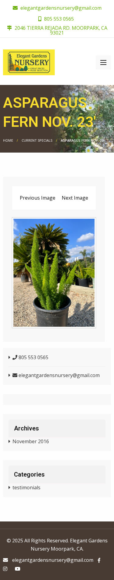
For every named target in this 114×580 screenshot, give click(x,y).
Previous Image (37, 197)
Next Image (75, 197)
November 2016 (30, 441)
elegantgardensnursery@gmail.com (61, 8)
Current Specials (37, 140)
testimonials (26, 487)
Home (8, 140)
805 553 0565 (58, 18)
